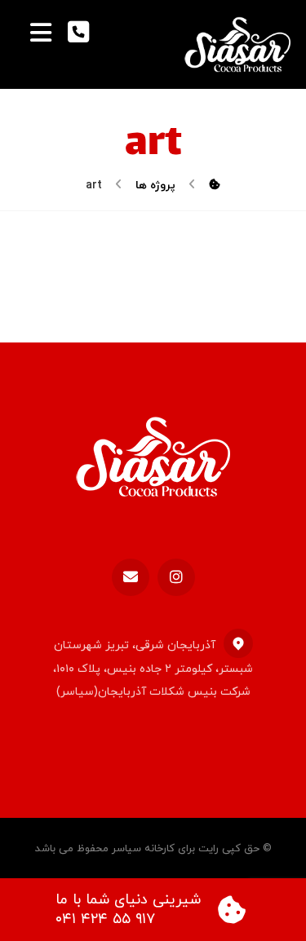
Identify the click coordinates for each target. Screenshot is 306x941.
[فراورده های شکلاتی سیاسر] (237, 44)
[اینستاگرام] (176, 577)
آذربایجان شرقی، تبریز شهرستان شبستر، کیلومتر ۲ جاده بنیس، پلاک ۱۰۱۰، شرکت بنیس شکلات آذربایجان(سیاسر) (153, 669)
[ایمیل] (130, 577)
